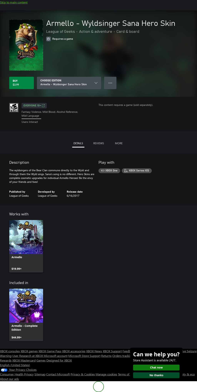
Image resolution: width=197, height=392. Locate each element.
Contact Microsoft (58, 374)
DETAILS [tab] (78, 143)
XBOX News (94, 351)
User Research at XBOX (28, 356)
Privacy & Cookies (83, 374)
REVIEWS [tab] (98, 143)
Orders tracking (122, 356)
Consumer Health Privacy (17, 374)
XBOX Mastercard (24, 360)
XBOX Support (112, 351)
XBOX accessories (73, 351)
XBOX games (29, 351)
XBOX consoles (10, 351)
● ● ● (110, 83)
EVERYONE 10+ (32, 105)
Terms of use (126, 374)
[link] (26, 246)
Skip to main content (14, 2)
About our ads (9, 379)
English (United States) (15, 365)
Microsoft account (56, 356)
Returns (106, 356)
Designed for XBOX (59, 360)
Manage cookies (106, 374)
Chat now (156, 367)
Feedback (129, 351)
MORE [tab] (119, 143)
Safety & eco (186, 374)
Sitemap (39, 374)
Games (41, 360)
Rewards (6, 360)
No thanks (156, 375)
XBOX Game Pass (49, 351)
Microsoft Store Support (84, 356)
